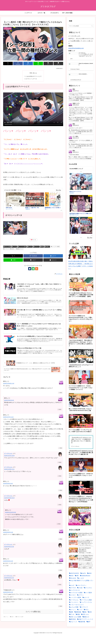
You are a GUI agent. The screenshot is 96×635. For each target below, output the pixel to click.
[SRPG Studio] (15, 199)
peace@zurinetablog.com (76, 48)
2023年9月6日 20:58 (9, 546)
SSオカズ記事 (7, 246)
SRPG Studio (9, 207)
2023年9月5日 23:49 (8, 532)
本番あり (48, 246)
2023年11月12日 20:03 (10, 512)
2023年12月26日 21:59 (8, 383)
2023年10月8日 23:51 (9, 469)
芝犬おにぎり (72, 192)
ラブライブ (37, 246)
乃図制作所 (27, 209)
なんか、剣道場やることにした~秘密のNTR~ (79, 191)
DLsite (58, 190)
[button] (48, 63)
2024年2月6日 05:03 (9, 400)
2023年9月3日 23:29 (8, 561)
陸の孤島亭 (72, 214)
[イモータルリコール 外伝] (81, 225)
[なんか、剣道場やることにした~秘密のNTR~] (81, 181)
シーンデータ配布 (22, 246)
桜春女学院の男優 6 (74, 213)
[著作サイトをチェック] (29, 268)
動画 (43, 246)
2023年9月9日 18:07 (8, 483)
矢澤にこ (13, 248)
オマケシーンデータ (31, 78)
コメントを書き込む (33, 612)
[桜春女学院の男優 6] (81, 203)
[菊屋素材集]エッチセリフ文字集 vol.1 (53, 207)
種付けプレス (20, 248)
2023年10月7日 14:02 (8, 417)
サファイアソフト (9, 209)
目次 (31, 73)
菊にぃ (46, 209)
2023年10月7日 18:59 (9, 455)
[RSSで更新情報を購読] (36, 268)
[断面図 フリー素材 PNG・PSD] (34, 199)
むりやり (30, 246)
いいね (33, 240)
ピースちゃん (8, 453)
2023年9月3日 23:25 (8, 592)
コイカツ (15, 246)
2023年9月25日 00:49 (9, 497)
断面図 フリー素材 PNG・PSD (32, 207)
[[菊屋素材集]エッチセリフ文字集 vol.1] (54, 199)
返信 (61, 392)
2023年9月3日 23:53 (9, 577)
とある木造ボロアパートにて (34, 76)
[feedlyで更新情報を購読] (33, 268)
